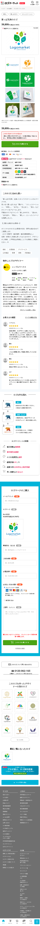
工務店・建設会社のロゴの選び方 (25, 915)
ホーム (3, 923)
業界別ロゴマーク (7, 820)
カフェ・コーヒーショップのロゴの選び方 (27, 907)
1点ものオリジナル (25, 806)
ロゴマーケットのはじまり (24, 854)
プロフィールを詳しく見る (28, 310)
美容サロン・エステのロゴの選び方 (25, 902)
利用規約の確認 (20, 648)
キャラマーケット (7, 844)
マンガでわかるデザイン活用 (7, 837)
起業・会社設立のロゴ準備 (24, 885)
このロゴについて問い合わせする (21, 664)
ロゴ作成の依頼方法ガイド (24, 881)
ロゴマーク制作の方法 (8, 859)
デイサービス (22, 249)
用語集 (4, 864)
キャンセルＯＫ (24, 811)
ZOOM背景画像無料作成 (9, 841)
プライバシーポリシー (25, 865)
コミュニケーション (27, 14)
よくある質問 (6, 817)
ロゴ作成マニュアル (8, 828)
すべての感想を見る (31, 317)
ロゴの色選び (6, 834)
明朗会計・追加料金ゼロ (26, 800)
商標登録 (5, 811)
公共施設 (6, 253)
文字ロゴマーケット (8, 846)
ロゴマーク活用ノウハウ (9, 862)
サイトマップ (23, 871)
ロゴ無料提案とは (23, 877)
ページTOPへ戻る (20, 782)
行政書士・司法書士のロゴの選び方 (25, 911)
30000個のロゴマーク (25, 794)
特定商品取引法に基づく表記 (24, 861)
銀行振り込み (10, 600)
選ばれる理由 (6, 808)
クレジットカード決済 (12, 587)
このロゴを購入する (21, 144)
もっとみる (20, 740)
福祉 (4, 249)
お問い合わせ (6, 822)
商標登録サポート (24, 822)
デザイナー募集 (24, 873)
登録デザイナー (7, 814)
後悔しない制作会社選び (9, 853)
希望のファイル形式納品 (26, 820)
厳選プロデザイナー (25, 797)
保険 (19, 253)
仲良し (5, 14)
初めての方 (10, 923)
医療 (13, 253)
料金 (17, 923)
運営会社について (24, 858)
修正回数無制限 (24, 808)
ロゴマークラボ (7, 850)
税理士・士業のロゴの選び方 (24, 898)
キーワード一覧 (24, 868)
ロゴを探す (9, 8)
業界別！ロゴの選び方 (8, 867)
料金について (6, 803)
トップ (3, 8)
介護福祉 (12, 249)
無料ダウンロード (7, 831)
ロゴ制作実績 (6, 825)
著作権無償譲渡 (7, 806)
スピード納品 (23, 814)
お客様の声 (24, 923)
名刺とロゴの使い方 (23, 890)
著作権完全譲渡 (24, 803)
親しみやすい (14, 14)
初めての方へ (6, 794)
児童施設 (28, 253)
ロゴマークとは (7, 856)
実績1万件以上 (23, 817)
